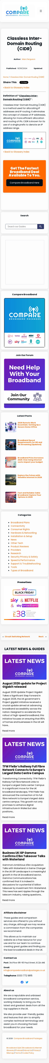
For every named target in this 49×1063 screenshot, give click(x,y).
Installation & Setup (21, 536)
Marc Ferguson (28, 59)
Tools (14, 567)
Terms (18, 1053)
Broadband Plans (20, 522)
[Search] (40, 226)
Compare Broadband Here (24, 182)
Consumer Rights (20, 529)
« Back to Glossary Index (16, 87)
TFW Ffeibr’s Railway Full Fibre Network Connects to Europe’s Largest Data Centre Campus (23, 770)
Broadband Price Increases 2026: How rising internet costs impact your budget (31, 460)
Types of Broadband (22, 570)
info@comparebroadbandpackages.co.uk (24, 970)
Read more (8, 730)
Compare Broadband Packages (28, 1038)
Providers (16, 549)
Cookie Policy (28, 1053)
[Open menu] (40, 11)
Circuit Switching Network (17, 636)
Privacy (36, 1050)
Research (16, 553)
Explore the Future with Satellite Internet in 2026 (30, 476)
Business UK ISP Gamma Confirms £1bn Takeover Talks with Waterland (23, 856)
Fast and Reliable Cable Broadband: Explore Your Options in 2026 (29, 495)
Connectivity (18, 526)
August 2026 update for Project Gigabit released (24, 685)
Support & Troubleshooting (26, 563)
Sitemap (10, 1053)
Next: (41, 636)
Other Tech (17, 543)
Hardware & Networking (24, 532)
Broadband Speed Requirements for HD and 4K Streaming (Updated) (30, 442)
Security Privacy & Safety (24, 556)
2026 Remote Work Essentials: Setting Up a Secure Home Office (29, 425)
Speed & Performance (23, 560)
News (13, 539)
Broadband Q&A (14, 1048)
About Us (28, 1050)
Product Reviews (20, 546)
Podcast (19, 1050)
